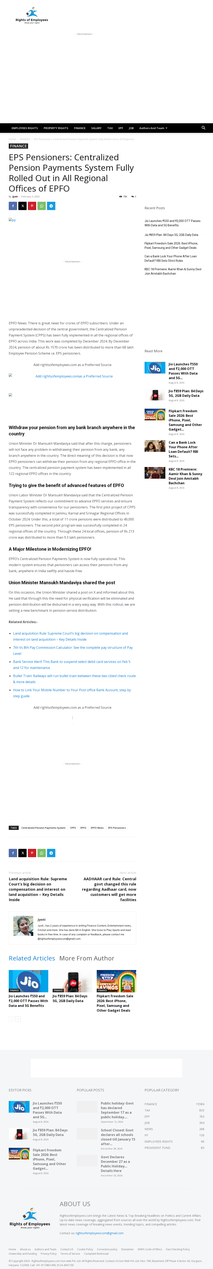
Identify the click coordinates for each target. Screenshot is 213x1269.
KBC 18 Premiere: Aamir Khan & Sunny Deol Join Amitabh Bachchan (173, 271)
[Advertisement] (84, 45)
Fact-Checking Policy (178, 1249)
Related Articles (32, 958)
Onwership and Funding (23, 1253)
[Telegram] (51, 206)
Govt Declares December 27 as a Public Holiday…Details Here (115, 1164)
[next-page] (18, 1019)
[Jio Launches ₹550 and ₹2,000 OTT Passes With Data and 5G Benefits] (28, 983)
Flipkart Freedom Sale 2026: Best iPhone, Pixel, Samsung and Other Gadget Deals (115, 1003)
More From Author (86, 958)
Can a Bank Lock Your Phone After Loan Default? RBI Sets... (183, 449)
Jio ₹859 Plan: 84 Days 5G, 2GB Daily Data (70, 998)
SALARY (96, 128)
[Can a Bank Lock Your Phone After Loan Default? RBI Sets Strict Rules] (155, 447)
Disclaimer (127, 1249)
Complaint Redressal (96, 1253)
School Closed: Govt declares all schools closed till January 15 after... (118, 1137)
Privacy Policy (49, 1253)
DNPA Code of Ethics (150, 1249)
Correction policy (107, 1249)
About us (25, 1249)
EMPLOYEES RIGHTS (25, 128)
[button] (203, 128)
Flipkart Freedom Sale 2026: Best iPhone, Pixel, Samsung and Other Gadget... (185, 420)
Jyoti (15, 196)
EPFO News (97, 827)
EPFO (83, 827)
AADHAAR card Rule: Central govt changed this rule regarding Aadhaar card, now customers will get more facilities (109, 889)
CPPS (73, 827)
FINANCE (79, 128)
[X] (22, 206)
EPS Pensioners (117, 827)
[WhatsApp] (41, 206)
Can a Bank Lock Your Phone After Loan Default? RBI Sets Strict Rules (171, 258)
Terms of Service (70, 1253)
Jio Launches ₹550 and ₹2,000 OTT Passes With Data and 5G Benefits (28, 1001)
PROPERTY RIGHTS (56, 128)
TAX (110, 128)
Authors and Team (151, 128)
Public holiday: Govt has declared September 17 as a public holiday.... (117, 1110)
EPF (121, 128)
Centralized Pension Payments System (43, 827)
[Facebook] (13, 206)
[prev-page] (11, 1019)
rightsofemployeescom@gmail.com (100, 1233)
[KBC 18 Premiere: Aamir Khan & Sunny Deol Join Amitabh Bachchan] (155, 474)
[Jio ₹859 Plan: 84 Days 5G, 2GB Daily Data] (72, 983)
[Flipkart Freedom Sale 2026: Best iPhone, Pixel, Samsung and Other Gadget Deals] (116, 983)
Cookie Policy (85, 1249)
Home (12, 139)
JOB (131, 128)
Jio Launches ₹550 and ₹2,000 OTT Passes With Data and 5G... (183, 371)
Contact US (66, 1249)
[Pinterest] (32, 206)
